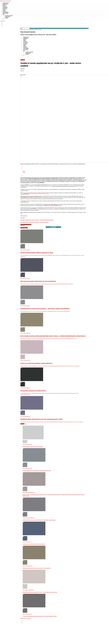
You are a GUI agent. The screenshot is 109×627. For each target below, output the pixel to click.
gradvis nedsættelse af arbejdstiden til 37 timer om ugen (63, 186)
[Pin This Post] (54, 168)
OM (3, 14)
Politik (4, 9)
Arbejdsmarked (6, 3)
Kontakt (6, 17)
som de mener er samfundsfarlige (50, 204)
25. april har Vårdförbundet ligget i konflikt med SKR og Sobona (36, 192)
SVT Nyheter (42, 181)
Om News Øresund (8, 15)
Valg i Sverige (5, 13)
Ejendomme (5, 4)
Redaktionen (7, 16)
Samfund (4, 11)
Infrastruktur (5, 7)
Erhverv (4, 5)
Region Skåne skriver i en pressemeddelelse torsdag (31, 196)
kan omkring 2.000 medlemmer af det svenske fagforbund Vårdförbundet (41, 177)
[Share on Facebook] (54, 165)
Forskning (5, 6)
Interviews (5, 8)
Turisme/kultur (5, 12)
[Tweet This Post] (54, 167)
